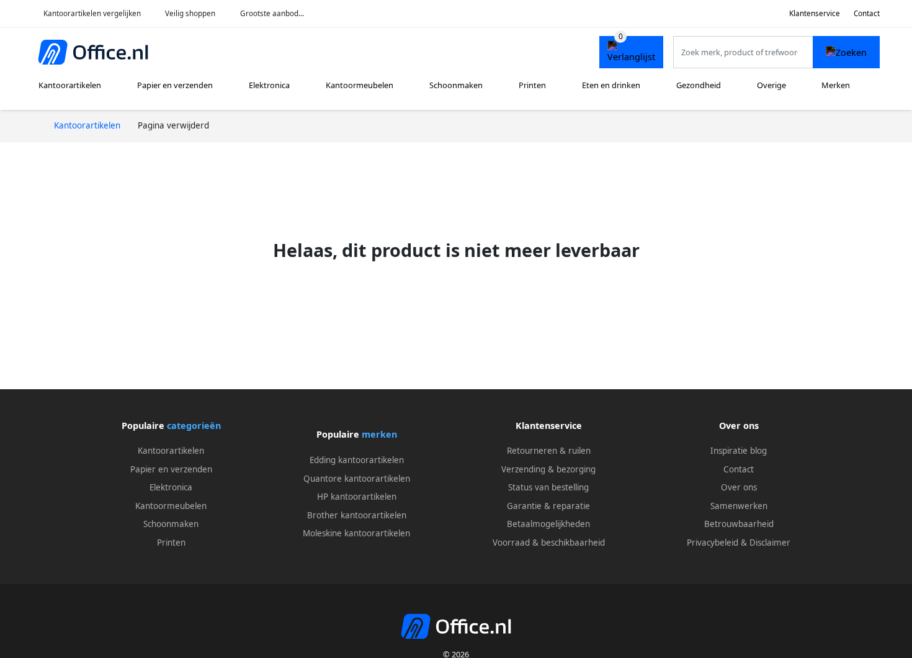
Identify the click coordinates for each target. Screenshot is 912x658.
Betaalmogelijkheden (548, 524)
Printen (532, 85)
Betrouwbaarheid (739, 524)
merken (379, 434)
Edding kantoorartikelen (357, 460)
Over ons (739, 487)
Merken (835, 85)
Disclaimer (769, 542)
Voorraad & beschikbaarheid (549, 542)
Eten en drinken (611, 85)
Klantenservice (814, 13)
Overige (771, 85)
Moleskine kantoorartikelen (356, 533)
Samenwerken (738, 506)
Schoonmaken (456, 85)
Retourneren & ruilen (549, 450)
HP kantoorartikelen (356, 496)
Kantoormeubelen (359, 85)
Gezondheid (698, 85)
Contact (867, 13)
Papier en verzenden (175, 85)
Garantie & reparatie (548, 506)
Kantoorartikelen (69, 85)
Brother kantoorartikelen (356, 515)
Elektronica (269, 85)
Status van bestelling (548, 487)
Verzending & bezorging (548, 469)
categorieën (194, 425)
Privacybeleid (712, 542)
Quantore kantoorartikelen (356, 478)
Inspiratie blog (738, 450)
